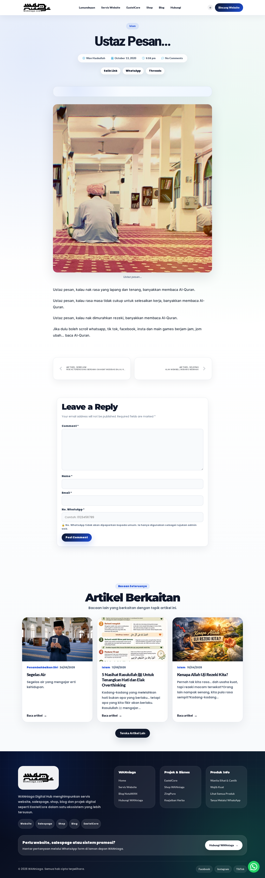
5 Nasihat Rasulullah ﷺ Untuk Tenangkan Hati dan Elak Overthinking (128, 680)
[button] (254, 867)
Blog (161, 7)
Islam (132, 26)
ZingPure (170, 793)
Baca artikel (37, 715)
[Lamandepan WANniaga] (37, 7)
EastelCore (133, 7)
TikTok (240, 869)
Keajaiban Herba (174, 800)
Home (122, 780)
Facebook (204, 869)
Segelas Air (36, 674)
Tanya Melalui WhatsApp (225, 800)
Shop (149, 7)
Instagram (223, 869)
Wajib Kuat (217, 787)
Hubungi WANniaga (131, 800)
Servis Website (110, 7)
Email (67, 493)
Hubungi (176, 7)
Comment (70, 426)
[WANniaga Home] (38, 778)
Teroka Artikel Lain (132, 733)
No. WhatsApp (73, 509)
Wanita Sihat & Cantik (223, 780)
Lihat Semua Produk (222, 793)
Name (67, 476)
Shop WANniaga (174, 787)
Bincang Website (229, 7)
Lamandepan (87, 7)
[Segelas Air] (57, 639)
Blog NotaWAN (128, 793)
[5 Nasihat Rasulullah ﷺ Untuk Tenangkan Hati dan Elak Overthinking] (132, 639)
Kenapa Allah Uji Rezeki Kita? (202, 674)
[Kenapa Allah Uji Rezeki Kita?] (207, 639)
